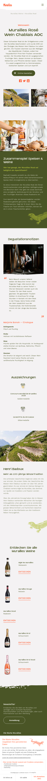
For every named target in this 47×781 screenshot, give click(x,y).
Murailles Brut (24, 633)
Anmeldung (14, 720)
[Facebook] (20, 80)
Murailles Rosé (9, 611)
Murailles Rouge (25, 589)
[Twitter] (24, 80)
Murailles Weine (17, 13)
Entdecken (24, 572)
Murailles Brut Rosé (26, 660)
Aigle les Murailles (25, 562)
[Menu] (42, 5)
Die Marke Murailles (12, 732)
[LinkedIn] (28, 80)
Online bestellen (25, 73)
